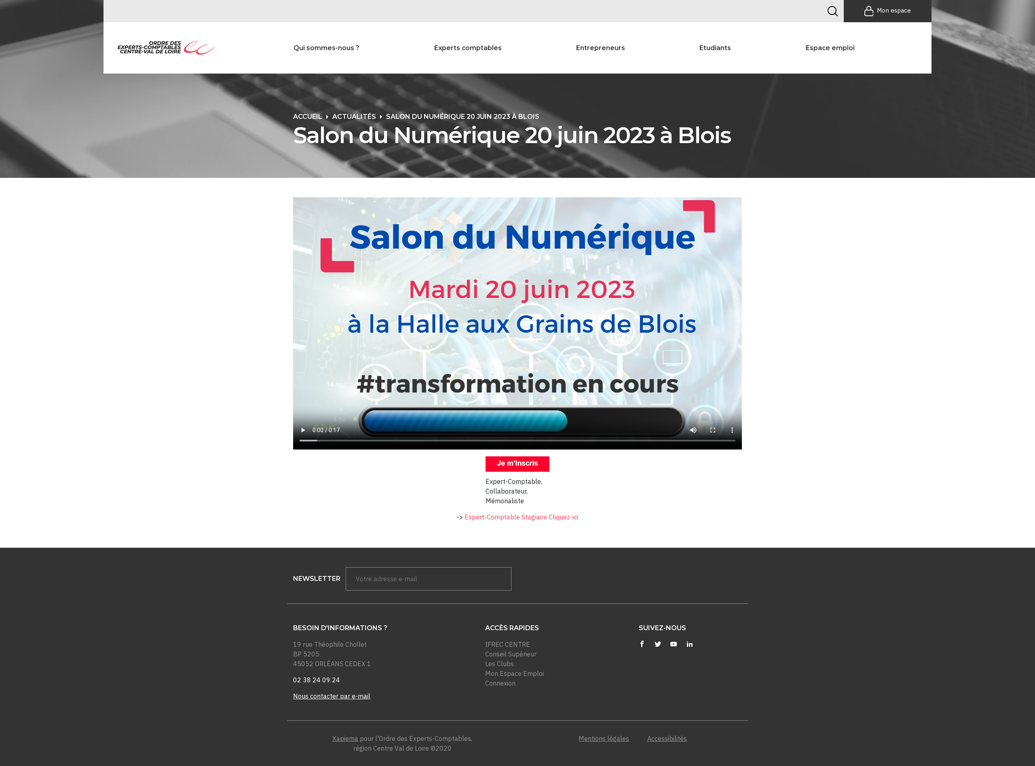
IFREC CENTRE (507, 644)
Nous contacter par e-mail (331, 696)
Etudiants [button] (715, 48)
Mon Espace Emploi (514, 673)
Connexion (500, 683)
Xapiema (345, 738)
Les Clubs (499, 664)
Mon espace (894, 10)
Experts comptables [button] (468, 48)
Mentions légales (604, 738)
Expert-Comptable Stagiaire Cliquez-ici (521, 517)
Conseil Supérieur (511, 654)
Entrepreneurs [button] (600, 48)
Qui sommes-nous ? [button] (326, 48)
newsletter (316, 578)
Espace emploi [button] (830, 48)
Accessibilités (667, 738)
